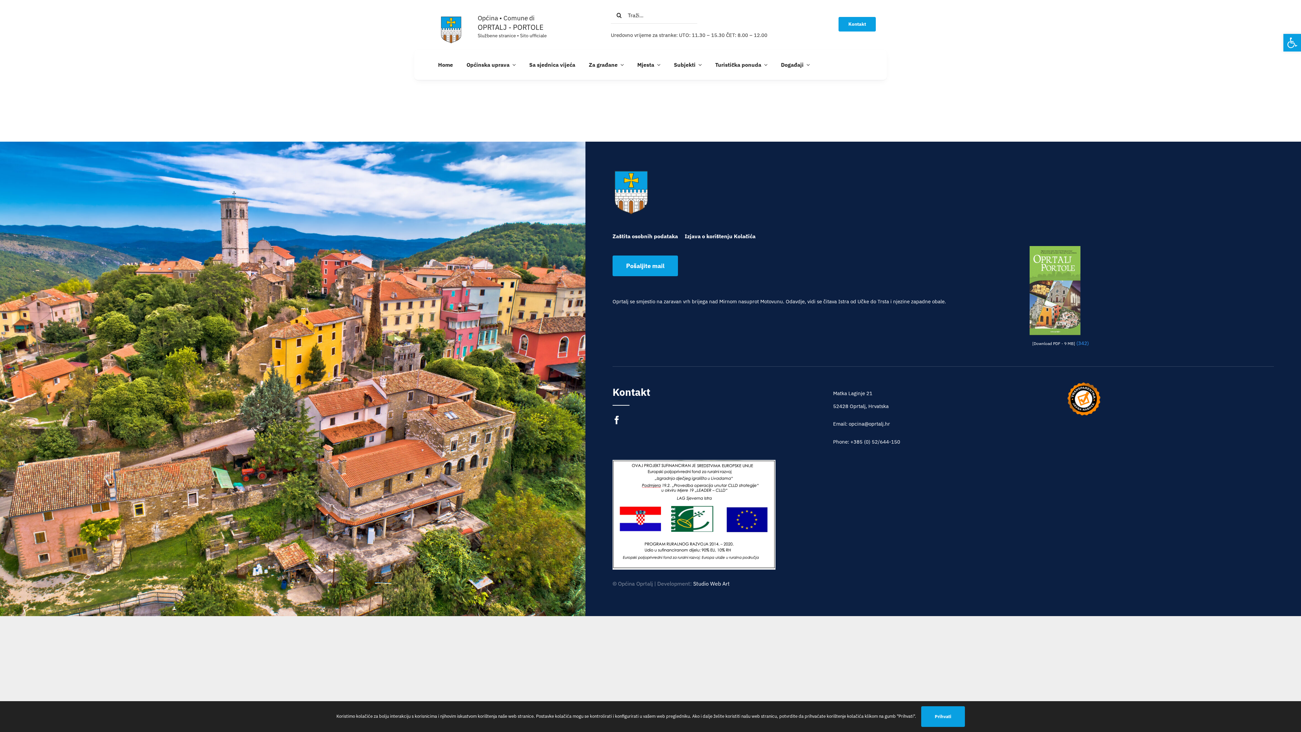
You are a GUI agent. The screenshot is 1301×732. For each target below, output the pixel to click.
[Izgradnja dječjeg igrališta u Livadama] (694, 514)
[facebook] (617, 420)
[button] (1292, 43)
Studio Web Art (711, 583)
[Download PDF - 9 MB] (1053, 343)
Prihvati (943, 716)
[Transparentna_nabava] (1084, 384)
